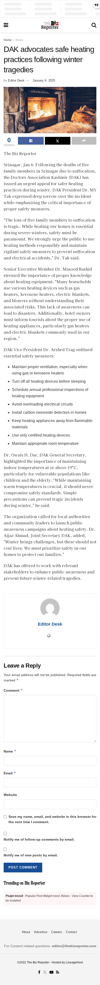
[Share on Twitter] (58, 141)
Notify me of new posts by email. (31, 855)
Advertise (40, 932)
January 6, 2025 (44, 80)
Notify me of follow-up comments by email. (39, 839)
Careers (56, 932)
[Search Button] (94, 25)
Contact (71, 932)
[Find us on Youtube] (51, 972)
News (19, 40)
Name (10, 751)
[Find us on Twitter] (45, 972)
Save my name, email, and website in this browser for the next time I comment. (52, 819)
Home (8, 40)
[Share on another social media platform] (84, 141)
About (26, 932)
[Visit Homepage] (50, 25)
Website (10, 795)
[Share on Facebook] (31, 141)
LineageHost (74, 962)
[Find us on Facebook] (39, 972)
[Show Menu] (6, 25)
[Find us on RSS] (57, 972)
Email (10, 773)
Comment (13, 690)
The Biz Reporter (38, 962)
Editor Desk (16, 80)
